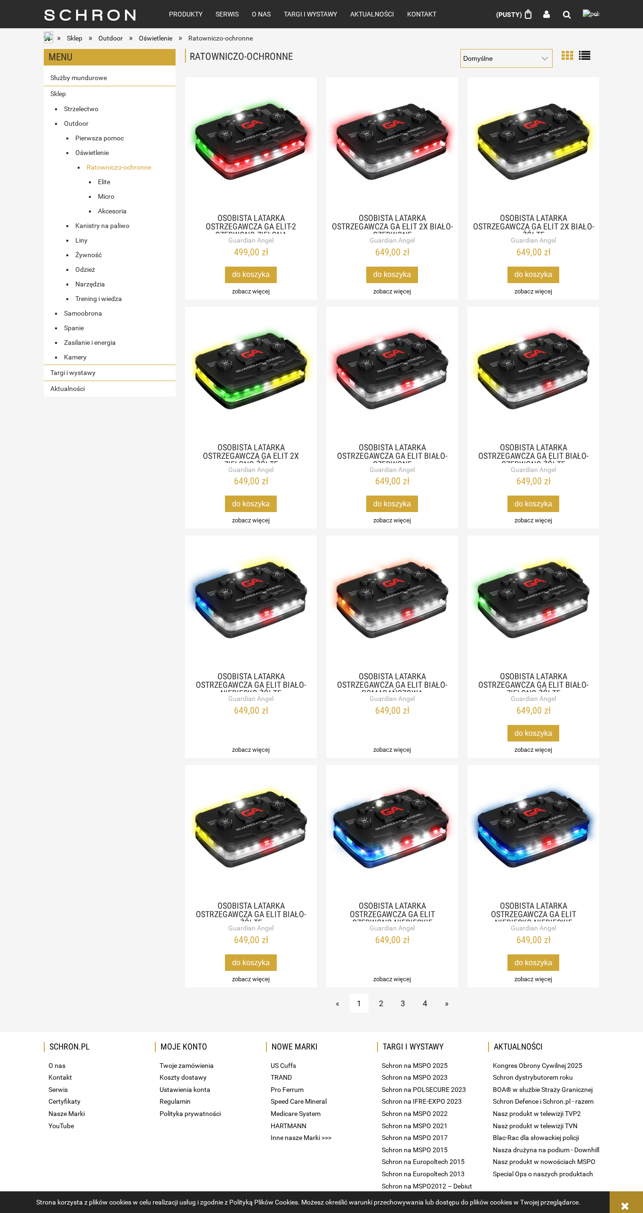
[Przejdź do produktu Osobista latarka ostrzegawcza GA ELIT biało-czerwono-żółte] (533, 373)
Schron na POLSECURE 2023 (424, 1089)
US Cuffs (283, 1065)
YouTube (61, 1126)
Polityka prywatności (190, 1113)
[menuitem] (185, 14)
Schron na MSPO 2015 (415, 1150)
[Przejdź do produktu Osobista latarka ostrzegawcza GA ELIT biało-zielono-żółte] (533, 602)
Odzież (85, 269)
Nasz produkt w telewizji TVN (535, 1126)
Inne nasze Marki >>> (301, 1137)
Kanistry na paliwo (102, 225)
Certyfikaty (64, 1101)
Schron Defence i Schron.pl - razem (543, 1101)
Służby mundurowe (78, 77)
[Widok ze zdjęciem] (567, 55)
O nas (56, 1065)
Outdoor (76, 123)
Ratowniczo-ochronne (119, 167)
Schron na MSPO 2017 (415, 1137)
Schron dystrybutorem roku (533, 1077)
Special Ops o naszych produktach (543, 1174)
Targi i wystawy (73, 372)
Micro (106, 196)
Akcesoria (112, 211)
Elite (104, 182)
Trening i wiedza (98, 298)
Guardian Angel (250, 240)
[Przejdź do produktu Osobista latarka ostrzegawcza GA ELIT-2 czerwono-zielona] (251, 143)
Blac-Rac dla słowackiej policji (536, 1137)
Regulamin (175, 1101)
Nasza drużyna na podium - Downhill (546, 1150)
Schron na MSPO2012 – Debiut (427, 1186)
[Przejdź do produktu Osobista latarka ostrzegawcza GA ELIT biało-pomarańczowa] (392, 602)
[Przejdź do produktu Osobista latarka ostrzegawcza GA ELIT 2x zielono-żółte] (251, 373)
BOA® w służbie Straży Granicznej (543, 1089)
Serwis (58, 1089)
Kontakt (60, 1077)
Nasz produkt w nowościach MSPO (544, 1161)
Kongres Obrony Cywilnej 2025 (537, 1065)
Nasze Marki (66, 1113)
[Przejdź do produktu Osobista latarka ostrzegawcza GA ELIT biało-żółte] (251, 831)
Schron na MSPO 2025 (415, 1065)
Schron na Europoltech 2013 (423, 1174)
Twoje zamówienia (187, 1065)
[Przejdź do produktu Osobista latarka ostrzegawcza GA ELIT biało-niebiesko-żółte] (251, 602)
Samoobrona (83, 313)
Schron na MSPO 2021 (415, 1126)
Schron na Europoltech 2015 (423, 1161)
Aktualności (67, 388)
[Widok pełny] (584, 55)
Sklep (58, 94)
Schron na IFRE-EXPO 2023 (422, 1101)
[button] (251, 291)
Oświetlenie (92, 152)
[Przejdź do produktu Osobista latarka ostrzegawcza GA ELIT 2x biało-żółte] (533, 143)
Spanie (74, 328)
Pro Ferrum (287, 1089)
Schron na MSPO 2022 (415, 1113)
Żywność (88, 255)
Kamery (75, 357)
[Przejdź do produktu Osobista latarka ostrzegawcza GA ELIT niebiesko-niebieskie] (533, 831)
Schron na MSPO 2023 (415, 1077)
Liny (81, 240)
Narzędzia (90, 284)
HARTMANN (288, 1126)
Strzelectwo (81, 109)
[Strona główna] (96, 14)
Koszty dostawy (183, 1077)
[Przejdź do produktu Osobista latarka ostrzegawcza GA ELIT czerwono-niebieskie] (392, 831)
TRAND (281, 1077)
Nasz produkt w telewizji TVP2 (537, 1113)
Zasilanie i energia (90, 342)
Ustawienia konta (185, 1089)
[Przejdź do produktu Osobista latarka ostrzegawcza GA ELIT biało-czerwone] (392, 373)
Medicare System (296, 1113)
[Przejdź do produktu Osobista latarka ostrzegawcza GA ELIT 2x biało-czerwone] (392, 143)
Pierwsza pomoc (99, 138)
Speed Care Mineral (299, 1101)
